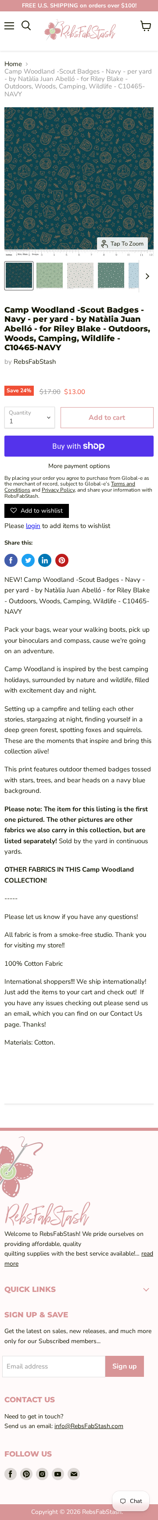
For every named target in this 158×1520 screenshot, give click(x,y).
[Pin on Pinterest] (61, 560)
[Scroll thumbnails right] (146, 276)
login (33, 525)
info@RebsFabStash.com (88, 1426)
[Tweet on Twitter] (28, 560)
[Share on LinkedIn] (44, 560)
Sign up (124, 1366)
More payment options (79, 466)
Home (13, 64)
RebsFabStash (35, 361)
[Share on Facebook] (11, 560)
